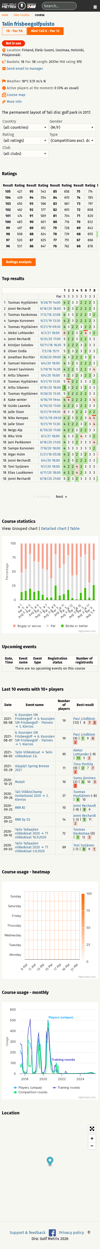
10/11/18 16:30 (50, 345)
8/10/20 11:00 (50, 406)
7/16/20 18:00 (50, 448)
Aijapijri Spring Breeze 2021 (32, 768)
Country (9, 121)
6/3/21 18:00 (50, 333)
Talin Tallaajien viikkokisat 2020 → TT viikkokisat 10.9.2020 (31, 833)
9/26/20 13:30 (50, 394)
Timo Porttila (83, 764)
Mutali (20, 782)
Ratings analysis (19, 262)
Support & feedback (27, 1232)
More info (14, 102)
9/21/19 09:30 (50, 327)
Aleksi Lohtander (81, 752)
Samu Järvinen (84, 778)
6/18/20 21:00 (50, 442)
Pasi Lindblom (84, 719)
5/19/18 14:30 (50, 369)
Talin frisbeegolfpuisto (28, 24)
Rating (8, 134)
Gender (56, 121)
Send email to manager (25, 69)
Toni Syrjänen (83, 845)
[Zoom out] (92, 1145)
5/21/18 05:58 (50, 454)
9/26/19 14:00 (50, 303)
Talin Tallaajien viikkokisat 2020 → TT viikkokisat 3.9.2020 (31, 847)
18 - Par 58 (14, 31)
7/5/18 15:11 (50, 351)
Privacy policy (71, 1232)
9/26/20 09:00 (50, 357)
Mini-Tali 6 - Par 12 (45, 31)
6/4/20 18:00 (50, 363)
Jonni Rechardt (84, 806)
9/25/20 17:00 (50, 339)
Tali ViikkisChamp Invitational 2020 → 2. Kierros (32, 796)
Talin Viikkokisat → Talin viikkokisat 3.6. (33, 754)
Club (6, 148)
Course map (16, 95)
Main (5, 15)
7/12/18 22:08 (50, 315)
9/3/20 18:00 (50, 467)
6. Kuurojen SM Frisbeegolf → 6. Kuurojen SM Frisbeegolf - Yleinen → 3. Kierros (35, 721)
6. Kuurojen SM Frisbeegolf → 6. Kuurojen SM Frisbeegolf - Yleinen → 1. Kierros (35, 738)
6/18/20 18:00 (50, 309)
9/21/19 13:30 (50, 321)
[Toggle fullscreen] (92, 1128)
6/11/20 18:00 (50, 473)
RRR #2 (20, 808)
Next (59, 497)
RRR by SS (22, 820)
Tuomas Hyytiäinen (81, 794)
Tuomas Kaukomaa (81, 831)
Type (54, 134)
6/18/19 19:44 (50, 400)
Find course (22, 15)
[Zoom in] (92, 1138)
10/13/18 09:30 (50, 418)
